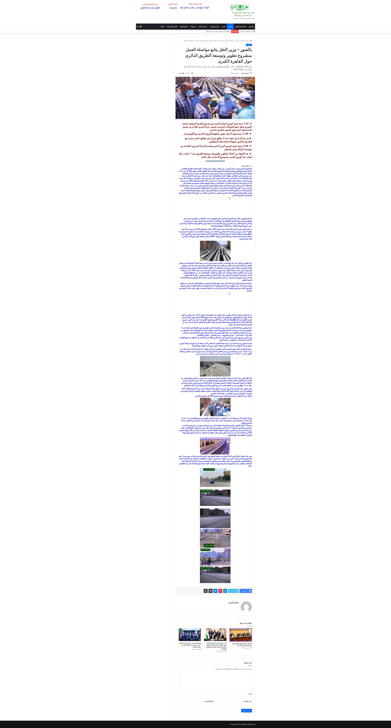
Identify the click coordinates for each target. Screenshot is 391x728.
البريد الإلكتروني (247, 701)
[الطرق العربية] (242, 11)
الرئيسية (251, 26)
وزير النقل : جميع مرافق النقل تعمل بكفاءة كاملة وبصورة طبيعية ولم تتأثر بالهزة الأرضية (205, 31)
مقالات (162, 26)
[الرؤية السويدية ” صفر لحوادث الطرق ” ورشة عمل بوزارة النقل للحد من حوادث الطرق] (190, 634)
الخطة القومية (184, 26)
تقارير (223, 26)
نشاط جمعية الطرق (240, 26)
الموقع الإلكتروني (209, 701)
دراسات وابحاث (203, 26)
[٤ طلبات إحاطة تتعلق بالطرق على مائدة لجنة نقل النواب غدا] (241, 635)
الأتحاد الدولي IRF (172, 26)
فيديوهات (193, 26)
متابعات (230, 26)
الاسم (250, 693)
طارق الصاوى (244, 73)
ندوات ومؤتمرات (214, 26)
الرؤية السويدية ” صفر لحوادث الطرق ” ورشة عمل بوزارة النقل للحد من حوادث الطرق (190, 645)
